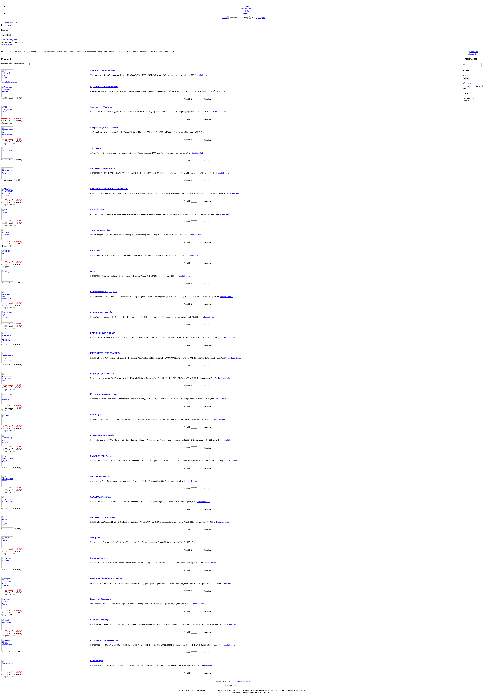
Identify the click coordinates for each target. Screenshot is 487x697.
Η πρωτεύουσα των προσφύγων (103, 292)
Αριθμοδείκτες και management (104, 127)
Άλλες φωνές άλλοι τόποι (101, 107)
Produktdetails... (201, 75)
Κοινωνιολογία (96, 661)
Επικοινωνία (246, 9)
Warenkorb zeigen (470, 83)
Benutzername (7, 25)
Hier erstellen (6, 45)
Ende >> (248, 681)
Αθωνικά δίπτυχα (97, 209)
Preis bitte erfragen (9, 82)
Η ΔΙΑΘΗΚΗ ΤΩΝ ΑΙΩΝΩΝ (103, 333)
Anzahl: (187, 99)
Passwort (4, 30)
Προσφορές (260, 17)
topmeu (246, 13)
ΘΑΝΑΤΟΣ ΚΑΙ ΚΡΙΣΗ (100, 497)
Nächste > (240, 681)
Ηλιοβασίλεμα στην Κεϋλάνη (102, 435)
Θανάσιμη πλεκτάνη (99, 558)
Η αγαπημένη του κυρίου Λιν (102, 373)
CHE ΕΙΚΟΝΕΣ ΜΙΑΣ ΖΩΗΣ (103, 70)
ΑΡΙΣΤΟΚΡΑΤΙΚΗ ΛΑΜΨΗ (102, 168)
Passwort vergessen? (9, 40)
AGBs (246, 11)
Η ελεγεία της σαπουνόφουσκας (103, 394)
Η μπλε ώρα (95, 415)
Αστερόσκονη (96, 148)
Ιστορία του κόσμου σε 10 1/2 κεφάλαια (107, 578)
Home (246, 6)
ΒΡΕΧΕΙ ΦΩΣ (96, 251)
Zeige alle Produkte (9, 22)
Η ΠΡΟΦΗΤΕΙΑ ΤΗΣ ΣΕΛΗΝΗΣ (105, 353)
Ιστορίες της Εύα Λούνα (100, 599)
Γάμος (92, 271)
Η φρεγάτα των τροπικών (101, 312)
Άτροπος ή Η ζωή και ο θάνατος (104, 87)
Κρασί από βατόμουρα (99, 620)
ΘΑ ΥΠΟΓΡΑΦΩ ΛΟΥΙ (100, 476)
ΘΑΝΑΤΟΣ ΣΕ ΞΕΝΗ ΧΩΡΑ (103, 517)
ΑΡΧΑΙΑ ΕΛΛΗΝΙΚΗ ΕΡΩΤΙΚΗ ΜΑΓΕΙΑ (109, 189)
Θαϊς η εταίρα (96, 537)
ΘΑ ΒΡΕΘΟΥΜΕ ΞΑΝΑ (101, 456)
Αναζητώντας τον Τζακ (100, 230)
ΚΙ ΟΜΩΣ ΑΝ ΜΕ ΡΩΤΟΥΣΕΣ (104, 640)
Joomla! (221, 692)
